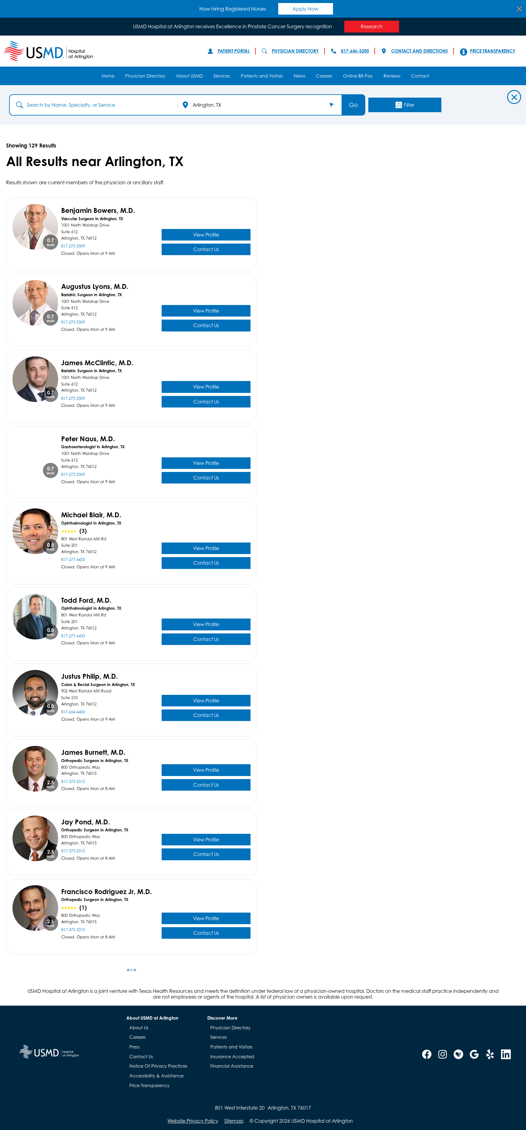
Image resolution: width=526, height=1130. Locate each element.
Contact (420, 75)
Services (221, 75)
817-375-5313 (73, 782)
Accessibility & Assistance (156, 1075)
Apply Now (305, 9)
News (299, 75)
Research (372, 26)
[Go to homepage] (99, 51)
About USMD (189, 75)
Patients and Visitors (262, 75)
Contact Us (206, 249)
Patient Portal (234, 51)
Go (353, 104)
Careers (324, 75)
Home (108, 75)
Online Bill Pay (358, 75)
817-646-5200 (355, 51)
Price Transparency (492, 51)
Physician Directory (295, 51)
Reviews (392, 75)
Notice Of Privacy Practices (158, 1066)
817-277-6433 (73, 560)
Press (134, 1046)
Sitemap (234, 1121)
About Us (139, 1027)
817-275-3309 (73, 246)
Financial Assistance (231, 1066)
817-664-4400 (73, 712)
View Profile (206, 235)
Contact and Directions (419, 51)
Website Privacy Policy (192, 1121)
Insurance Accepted (232, 1056)
